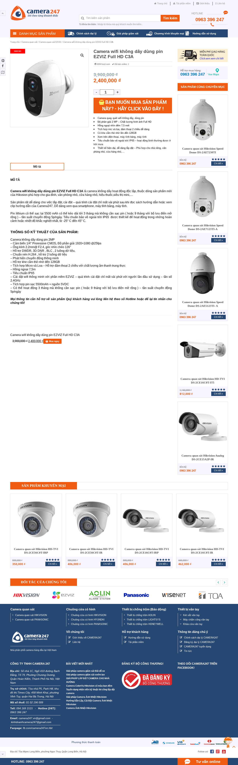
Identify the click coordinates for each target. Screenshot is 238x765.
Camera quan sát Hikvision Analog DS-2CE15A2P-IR (202, 457)
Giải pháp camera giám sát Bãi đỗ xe (85, 671)
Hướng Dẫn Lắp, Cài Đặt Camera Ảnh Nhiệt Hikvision (89, 702)
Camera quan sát (29, 42)
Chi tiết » (218, 163)
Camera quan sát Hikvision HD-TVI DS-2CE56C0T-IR (91, 551)
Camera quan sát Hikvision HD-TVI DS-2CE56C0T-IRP (36, 551)
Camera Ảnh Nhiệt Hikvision (81, 708)
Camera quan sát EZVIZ (50, 42)
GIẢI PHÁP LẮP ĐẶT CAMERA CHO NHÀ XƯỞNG (88, 680)
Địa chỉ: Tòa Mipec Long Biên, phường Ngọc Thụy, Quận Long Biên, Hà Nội (48, 751)
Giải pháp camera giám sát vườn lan (85, 674)
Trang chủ (15, 42)
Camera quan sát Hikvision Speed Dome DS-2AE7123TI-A (202, 227)
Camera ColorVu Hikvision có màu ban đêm (89, 686)
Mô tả (37, 166)
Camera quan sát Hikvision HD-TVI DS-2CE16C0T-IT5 (203, 380)
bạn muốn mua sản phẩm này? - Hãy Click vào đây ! (134, 105)
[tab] (37, 166)
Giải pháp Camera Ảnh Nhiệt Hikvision (86, 697)
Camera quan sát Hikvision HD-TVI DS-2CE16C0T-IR (202, 551)
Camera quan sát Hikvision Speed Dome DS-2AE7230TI (202, 150)
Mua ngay (54, 341)
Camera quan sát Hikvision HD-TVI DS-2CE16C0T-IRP (147, 551)
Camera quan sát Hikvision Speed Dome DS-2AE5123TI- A (202, 304)
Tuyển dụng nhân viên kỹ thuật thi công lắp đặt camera (90, 691)
